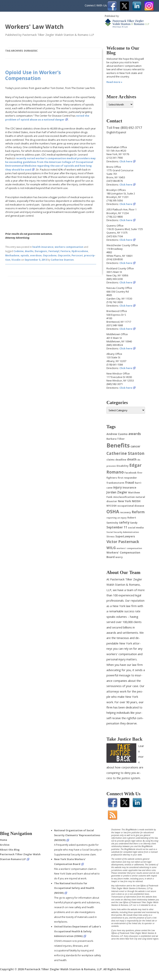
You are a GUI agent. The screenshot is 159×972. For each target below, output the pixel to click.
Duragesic (41, 251)
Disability (123, 466)
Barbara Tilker (115, 438)
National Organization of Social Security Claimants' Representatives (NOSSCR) (77, 835)
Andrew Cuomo (117, 434)
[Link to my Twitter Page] (124, 9)
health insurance (43, 247)
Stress (110, 536)
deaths (29, 251)
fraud (129, 482)
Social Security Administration (122, 532)
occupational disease (130, 505)
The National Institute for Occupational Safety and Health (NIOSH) (74, 888)
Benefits (118, 445)
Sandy (133, 522)
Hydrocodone (80, 251)
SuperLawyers (125, 536)
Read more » (114, 82)
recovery (125, 512)
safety (124, 522)
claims (110, 459)
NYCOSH (111, 505)
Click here (125, 161)
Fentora (65, 251)
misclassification (124, 497)
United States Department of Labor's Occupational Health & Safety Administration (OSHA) (77, 931)
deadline (120, 459)
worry (119, 557)
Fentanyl (53, 251)
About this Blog (10, 849)
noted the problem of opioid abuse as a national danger (47, 117)
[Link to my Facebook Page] (112, 9)
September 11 (116, 527)
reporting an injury (116, 517)
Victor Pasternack (122, 541)
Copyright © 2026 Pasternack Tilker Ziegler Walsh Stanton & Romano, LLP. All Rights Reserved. (65, 969)
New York (124, 501)
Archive (5, 844)
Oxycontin (64, 255)
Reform (138, 512)
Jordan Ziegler (116, 492)
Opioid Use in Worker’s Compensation (33, 75)
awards (134, 433)
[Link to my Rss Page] (112, 818)
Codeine (19, 251)
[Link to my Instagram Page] (149, 9)
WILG (111, 547)
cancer (135, 446)
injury (117, 487)
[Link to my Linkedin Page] (136, 9)
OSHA (112, 511)
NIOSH (136, 501)
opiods (25, 255)
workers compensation (69, 247)
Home (3, 840)
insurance (129, 487)
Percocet (77, 255)
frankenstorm (115, 482)
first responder (127, 477)
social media (136, 527)
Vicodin (16, 259)
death (132, 459)
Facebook (130, 472)
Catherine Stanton (62, 259)
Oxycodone (50, 255)
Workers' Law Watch (34, 27)
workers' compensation (129, 548)
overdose (36, 255)
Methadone (12, 255)
